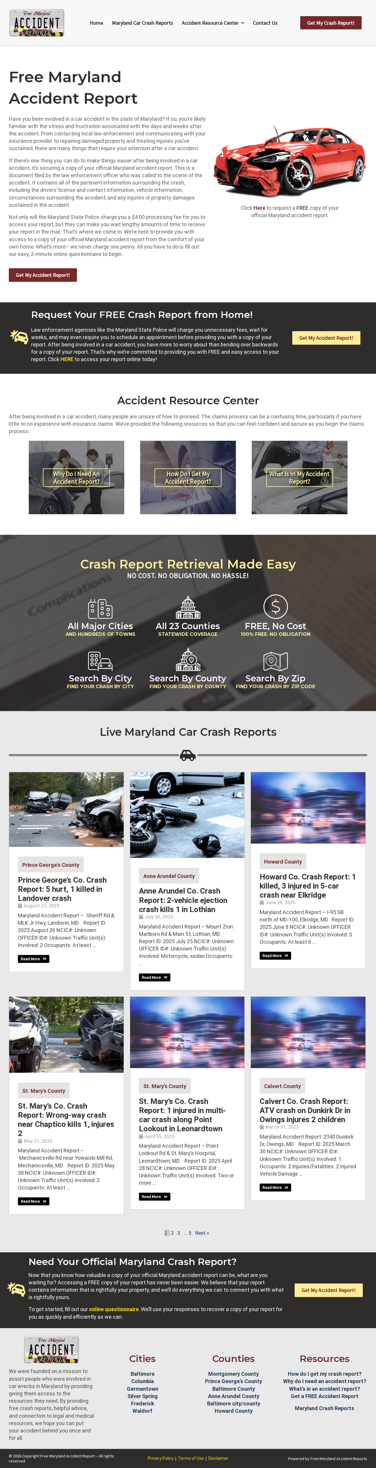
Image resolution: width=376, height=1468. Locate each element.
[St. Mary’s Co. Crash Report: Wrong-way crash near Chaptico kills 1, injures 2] (66, 1034)
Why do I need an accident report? (324, 1381)
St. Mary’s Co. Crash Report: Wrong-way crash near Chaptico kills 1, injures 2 (66, 1120)
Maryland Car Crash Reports (142, 22)
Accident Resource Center (210, 22)
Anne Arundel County (169, 876)
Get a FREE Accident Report (324, 1396)
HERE (67, 359)
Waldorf (142, 1411)
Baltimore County (233, 1389)
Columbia (142, 1381)
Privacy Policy (161, 1458)
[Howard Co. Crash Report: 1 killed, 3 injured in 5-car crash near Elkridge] (308, 807)
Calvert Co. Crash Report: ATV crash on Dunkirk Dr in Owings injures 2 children (305, 1110)
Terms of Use (191, 1458)
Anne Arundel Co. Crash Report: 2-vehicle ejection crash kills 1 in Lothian (183, 900)
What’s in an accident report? (324, 1389)
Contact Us (265, 22)
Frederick (142, 1403)
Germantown (142, 1389)
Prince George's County (50, 865)
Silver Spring (142, 1396)
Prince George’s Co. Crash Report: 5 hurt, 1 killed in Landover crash (62, 889)
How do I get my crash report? (325, 1374)
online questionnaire (114, 1309)
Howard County (283, 862)
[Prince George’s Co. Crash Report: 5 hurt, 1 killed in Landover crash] (66, 809)
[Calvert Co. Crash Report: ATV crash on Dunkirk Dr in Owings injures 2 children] (308, 1032)
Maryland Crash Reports (324, 1408)
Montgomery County (233, 1374)
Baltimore (143, 1374)
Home (96, 22)
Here (259, 208)
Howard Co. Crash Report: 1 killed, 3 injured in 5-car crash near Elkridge (308, 885)
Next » (202, 1233)
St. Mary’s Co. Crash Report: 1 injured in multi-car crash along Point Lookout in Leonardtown (182, 1115)
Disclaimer (218, 1458)
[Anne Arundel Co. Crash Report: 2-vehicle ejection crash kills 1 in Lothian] (187, 815)
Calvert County (282, 1086)
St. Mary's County (43, 1091)
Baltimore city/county (233, 1403)
